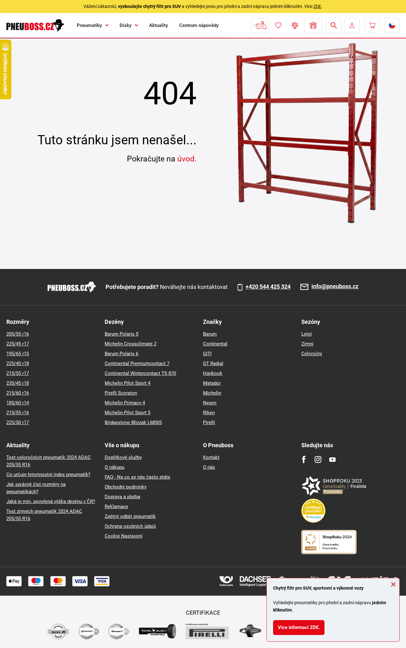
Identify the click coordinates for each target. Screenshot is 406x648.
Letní (306, 334)
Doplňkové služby (123, 457)
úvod (185, 158)
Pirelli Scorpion (121, 393)
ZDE (317, 6)
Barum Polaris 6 (121, 354)
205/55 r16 (17, 334)
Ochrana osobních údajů (130, 526)
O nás (209, 467)
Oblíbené (278, 25)
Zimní (307, 344)
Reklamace (116, 506)
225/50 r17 (17, 422)
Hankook (212, 373)
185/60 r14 (17, 403)
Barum (210, 334)
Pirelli (209, 422)
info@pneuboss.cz (334, 287)
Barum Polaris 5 (121, 334)
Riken (209, 413)
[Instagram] (318, 459)
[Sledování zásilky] (260, 25)
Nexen (209, 403)
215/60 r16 (17, 393)
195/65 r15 (17, 354)
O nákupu (114, 467)
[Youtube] (332, 459)
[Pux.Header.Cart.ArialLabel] (372, 25)
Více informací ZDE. (299, 627)
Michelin (212, 393)
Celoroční (311, 354)
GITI (207, 354)
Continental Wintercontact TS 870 (140, 373)
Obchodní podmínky (126, 487)
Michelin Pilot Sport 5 (127, 413)
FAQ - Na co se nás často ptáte (137, 477)
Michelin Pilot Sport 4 (127, 383)
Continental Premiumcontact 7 (137, 363)
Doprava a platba (122, 497)
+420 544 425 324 (268, 287)
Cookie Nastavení (123, 536)
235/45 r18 (17, 383)
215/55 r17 (17, 373)
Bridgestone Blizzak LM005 (133, 422)
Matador (212, 383)
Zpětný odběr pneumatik (130, 516)
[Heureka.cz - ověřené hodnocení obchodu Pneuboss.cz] (316, 510)
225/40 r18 (17, 363)
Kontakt (211, 457)
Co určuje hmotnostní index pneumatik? (48, 474)
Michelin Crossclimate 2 (130, 344)
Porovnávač (295, 25)
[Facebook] (303, 459)
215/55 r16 (17, 413)
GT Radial (213, 363)
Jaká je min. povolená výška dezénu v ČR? (50, 501)
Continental (215, 344)
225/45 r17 (17, 344)
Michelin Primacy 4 (125, 403)
